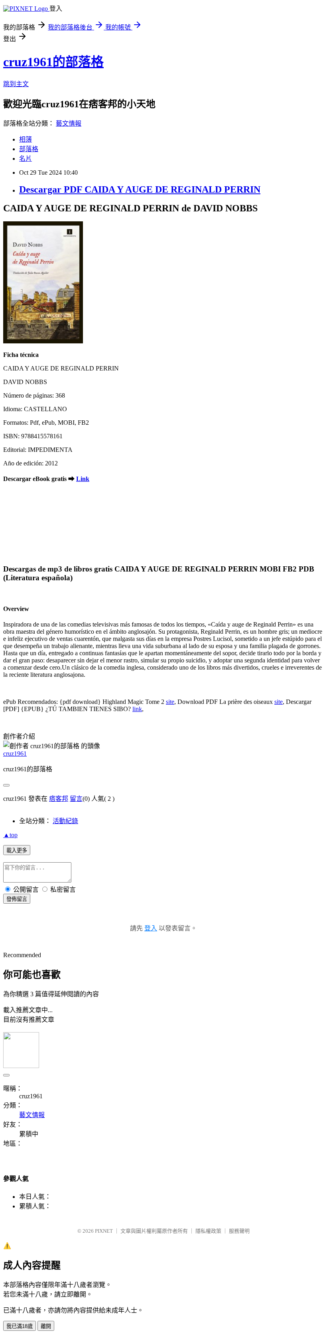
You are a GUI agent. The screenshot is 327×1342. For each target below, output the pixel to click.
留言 (76, 798)
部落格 (28, 149)
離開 (46, 1326)
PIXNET (104, 1231)
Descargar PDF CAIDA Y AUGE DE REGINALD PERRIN (139, 189)
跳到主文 (16, 84)
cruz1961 (15, 753)
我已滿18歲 (19, 1326)
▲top (10, 835)
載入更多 (16, 850)
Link (82, 478)
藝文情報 (68, 123)
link (137, 708)
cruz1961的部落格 (53, 62)
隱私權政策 (208, 1231)
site (170, 701)
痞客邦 (58, 798)
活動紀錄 (65, 821)
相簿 (25, 139)
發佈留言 (16, 899)
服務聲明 (239, 1231)
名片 (25, 158)
